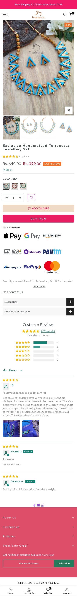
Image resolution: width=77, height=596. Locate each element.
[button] (11, 156)
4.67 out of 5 (48, 331)
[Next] (67, 67)
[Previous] (9, 67)
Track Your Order (15, 545)
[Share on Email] (38, 505)
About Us (9, 517)
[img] (10, 380)
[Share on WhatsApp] (42, 505)
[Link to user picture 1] (11, 428)
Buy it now (38, 218)
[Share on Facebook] (34, 505)
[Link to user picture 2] (30, 428)
